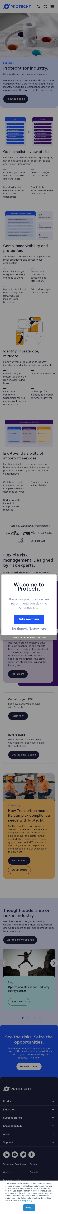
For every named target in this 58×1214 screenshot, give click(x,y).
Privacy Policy (26, 1200)
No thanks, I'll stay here (29, 628)
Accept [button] (29, 1207)
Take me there (29, 619)
